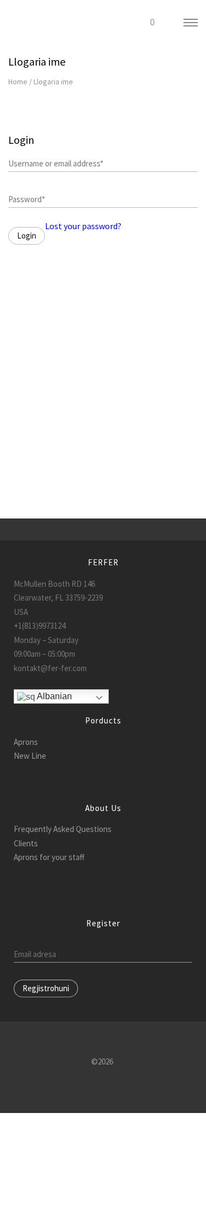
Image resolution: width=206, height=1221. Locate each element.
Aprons (26, 742)
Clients (26, 843)
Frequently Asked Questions (63, 829)
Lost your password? (83, 225)
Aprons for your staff (49, 857)
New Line (30, 755)
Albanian (53, 696)
